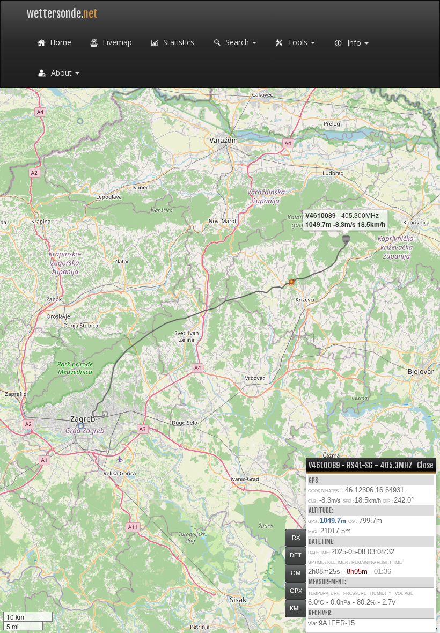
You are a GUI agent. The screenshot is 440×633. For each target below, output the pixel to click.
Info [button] (354, 43)
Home (59, 42)
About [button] (61, 73)
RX (296, 537)
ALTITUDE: (321, 510)
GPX (296, 590)
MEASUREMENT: (327, 582)
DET (296, 555)
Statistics (177, 42)
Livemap (116, 42)
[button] (104, 413)
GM (295, 573)
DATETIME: (322, 542)
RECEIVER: (321, 613)
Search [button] (237, 42)
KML (296, 608)
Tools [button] (297, 42)
